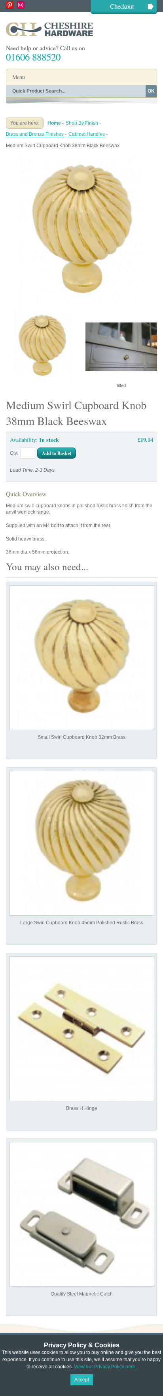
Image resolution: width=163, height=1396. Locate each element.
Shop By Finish (82, 123)
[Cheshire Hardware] (81, 29)
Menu (18, 77)
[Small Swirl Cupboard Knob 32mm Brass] (81, 657)
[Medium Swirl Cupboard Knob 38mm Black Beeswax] (81, 158)
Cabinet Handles (86, 134)
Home (54, 123)
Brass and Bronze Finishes (35, 134)
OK (151, 91)
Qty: (14, 453)
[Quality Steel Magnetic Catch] (81, 1214)
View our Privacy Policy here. (105, 1366)
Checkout (122, 6)
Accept (81, 1380)
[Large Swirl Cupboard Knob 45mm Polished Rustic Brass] (81, 843)
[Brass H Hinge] (81, 1028)
